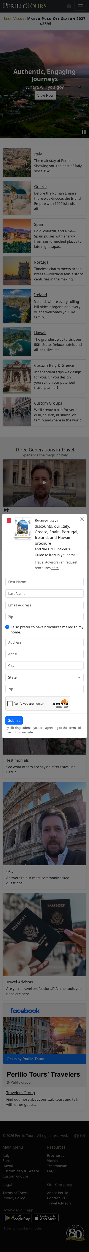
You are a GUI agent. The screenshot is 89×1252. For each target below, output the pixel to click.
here (55, 568)
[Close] (82, 519)
